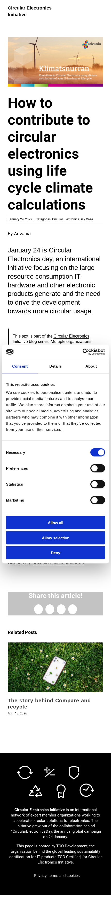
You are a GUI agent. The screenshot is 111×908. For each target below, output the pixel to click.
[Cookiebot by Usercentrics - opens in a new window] (82, 352)
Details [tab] (55, 366)
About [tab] (91, 366)
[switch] (97, 468)
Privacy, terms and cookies (57, 875)
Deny (55, 553)
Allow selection (55, 537)
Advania (22, 233)
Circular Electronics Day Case (72, 219)
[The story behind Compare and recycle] (55, 645)
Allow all (55, 523)
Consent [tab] (20, 366)
